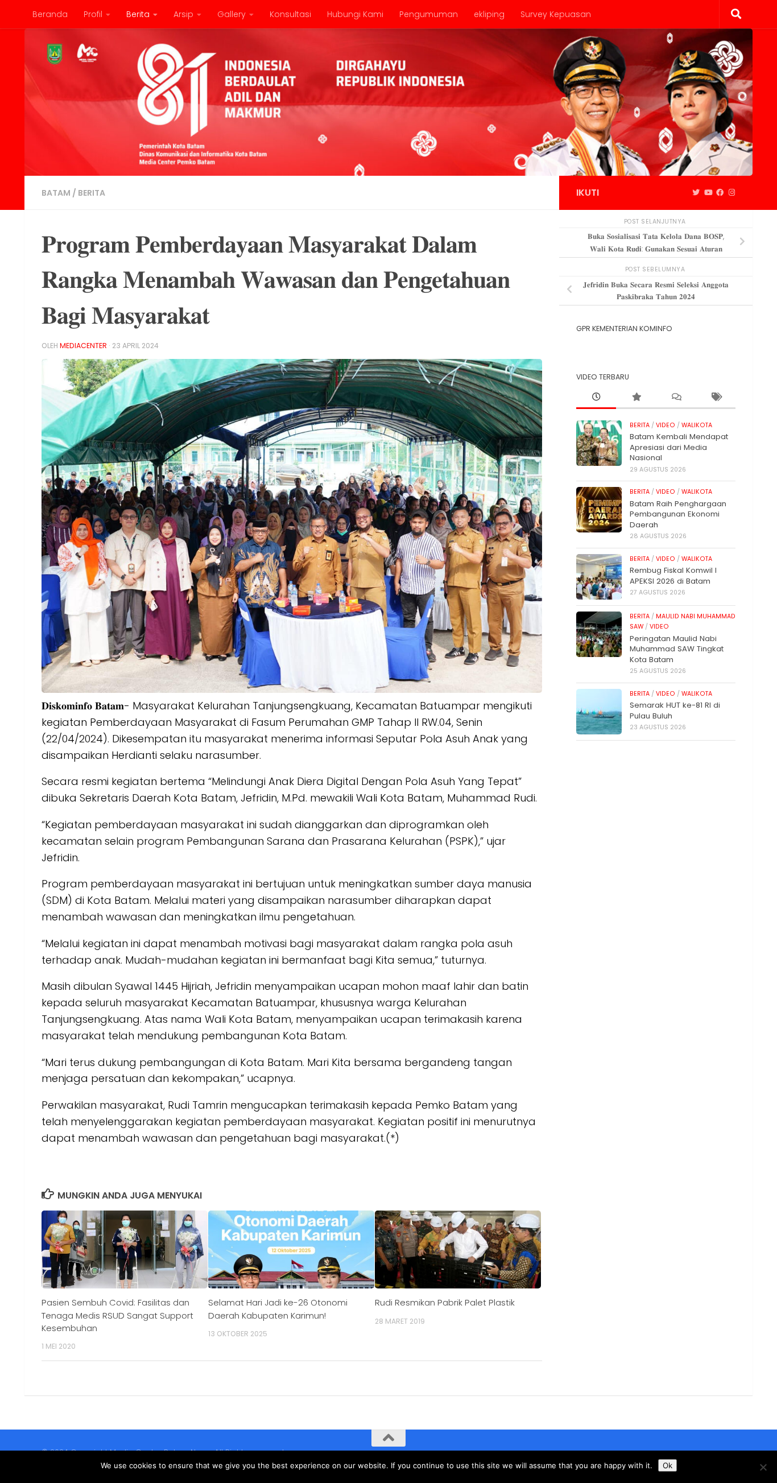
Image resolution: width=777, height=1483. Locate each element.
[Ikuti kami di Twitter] (696, 192)
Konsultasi (290, 14)
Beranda (50, 14)
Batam (56, 193)
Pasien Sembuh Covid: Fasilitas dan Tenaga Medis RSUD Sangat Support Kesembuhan (117, 1315)
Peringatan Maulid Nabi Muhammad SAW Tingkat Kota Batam (677, 649)
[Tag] (715, 397)
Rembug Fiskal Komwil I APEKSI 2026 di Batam (673, 575)
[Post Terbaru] (596, 397)
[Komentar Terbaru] (676, 397)
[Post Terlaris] (636, 397)
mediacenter (83, 345)
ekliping (489, 14)
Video (665, 425)
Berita (138, 14)
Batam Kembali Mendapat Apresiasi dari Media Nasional (679, 447)
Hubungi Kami (355, 14)
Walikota (696, 425)
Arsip (183, 14)
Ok (667, 1465)
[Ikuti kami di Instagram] (731, 192)
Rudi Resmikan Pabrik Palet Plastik (445, 1302)
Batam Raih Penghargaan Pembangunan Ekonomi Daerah (678, 514)
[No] (762, 1467)
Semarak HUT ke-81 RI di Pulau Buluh (675, 710)
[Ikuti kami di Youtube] (708, 192)
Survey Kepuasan (555, 14)
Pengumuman (428, 14)
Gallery (231, 14)
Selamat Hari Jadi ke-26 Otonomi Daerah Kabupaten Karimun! (278, 1308)
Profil (93, 14)
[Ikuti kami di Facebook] (720, 192)
